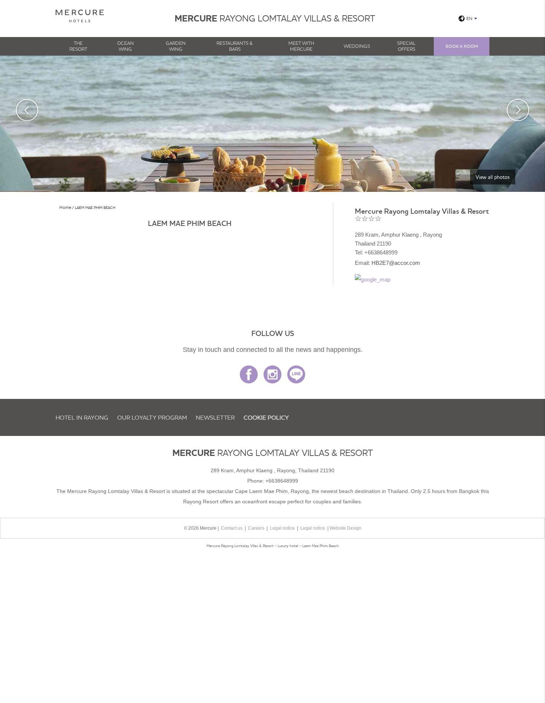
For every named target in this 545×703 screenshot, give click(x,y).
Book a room (462, 46)
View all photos (493, 177)
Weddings (357, 46)
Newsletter (215, 417)
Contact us (231, 528)
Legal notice (282, 528)
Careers (256, 528)
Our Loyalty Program (152, 417)
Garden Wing (176, 46)
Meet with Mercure (301, 46)
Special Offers (406, 46)
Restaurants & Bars (235, 46)
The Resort (78, 46)
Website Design (345, 528)
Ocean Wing (125, 46)
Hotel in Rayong (82, 417)
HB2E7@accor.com (395, 263)
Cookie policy (266, 417)
